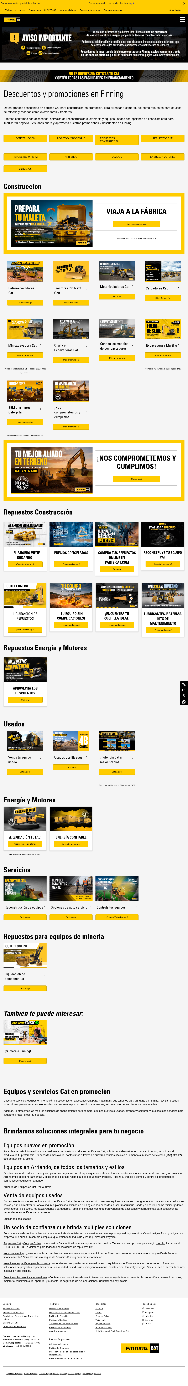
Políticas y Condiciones (60, 1327)
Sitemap (97, 1374)
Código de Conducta (58, 1344)
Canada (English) (46, 1374)
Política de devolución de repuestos (65, 1358)
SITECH (99, 1308)
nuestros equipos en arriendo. (26, 1180)
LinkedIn (149, 1316)
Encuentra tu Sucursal (13, 1312)
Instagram (149, 1312)
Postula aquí (25, 1061)
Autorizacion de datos (59, 1331)
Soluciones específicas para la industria (27, 1263)
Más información (162, 298)
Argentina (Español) (14, 1374)
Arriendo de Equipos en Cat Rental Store (27, 1187)
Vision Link (100, 1320)
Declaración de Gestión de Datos (64, 1312)
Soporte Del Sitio (11, 1323)
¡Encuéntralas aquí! (25, 564)
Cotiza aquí (25, 772)
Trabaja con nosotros (15, 10)
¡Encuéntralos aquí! (163, 564)
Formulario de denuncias (14, 1326)
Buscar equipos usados (17, 1218)
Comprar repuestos (113, 10)
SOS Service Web (103, 1327)
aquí (131, 3)
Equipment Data (102, 1323)
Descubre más (71, 302)
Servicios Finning (14, 1253)
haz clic (160, 1243)
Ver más (117, 296)
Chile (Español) (60, 1374)
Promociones (34, 10)
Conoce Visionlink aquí (117, 917)
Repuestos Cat (12, 1243)
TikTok (148, 1323)
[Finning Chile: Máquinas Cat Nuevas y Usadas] (12, 20)
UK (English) (88, 1374)
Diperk (98, 1312)
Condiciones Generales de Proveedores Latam (21, 1317)
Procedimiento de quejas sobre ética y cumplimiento (67, 1353)
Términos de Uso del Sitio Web (63, 1323)
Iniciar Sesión (174, 10)
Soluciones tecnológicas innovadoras (25, 1277)
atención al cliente (22, 1158)
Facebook (149, 1308)
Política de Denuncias (59, 1348)
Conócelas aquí (25, 302)
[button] (183, 19)
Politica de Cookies (58, 1320)
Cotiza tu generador (71, 844)
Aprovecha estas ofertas (25, 844)
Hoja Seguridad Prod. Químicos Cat (112, 1331)
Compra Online (32, 1243)
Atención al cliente (67, 10)
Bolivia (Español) (30, 1374)
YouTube (149, 1320)
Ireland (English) (74, 1374)
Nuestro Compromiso (59, 1308)
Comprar (117, 569)
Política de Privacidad (59, 1316)
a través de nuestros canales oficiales (103, 1155)
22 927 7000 (50, 10)
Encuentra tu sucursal (90, 10)
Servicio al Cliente (11, 1308)
